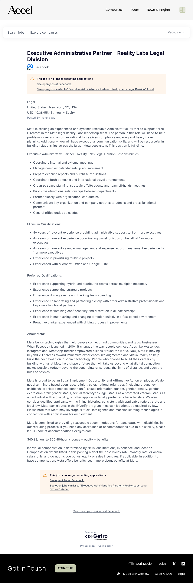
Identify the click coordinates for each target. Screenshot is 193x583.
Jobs (162, 564)
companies (44, 32)
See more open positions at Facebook (96, 511)
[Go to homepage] (20, 9)
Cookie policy (105, 545)
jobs (16, 32)
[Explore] (182, 10)
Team (134, 10)
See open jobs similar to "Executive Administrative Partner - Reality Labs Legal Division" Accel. (95, 89)
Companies (114, 10)
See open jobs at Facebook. (54, 84)
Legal (181, 574)
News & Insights (158, 10)
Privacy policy (87, 545)
